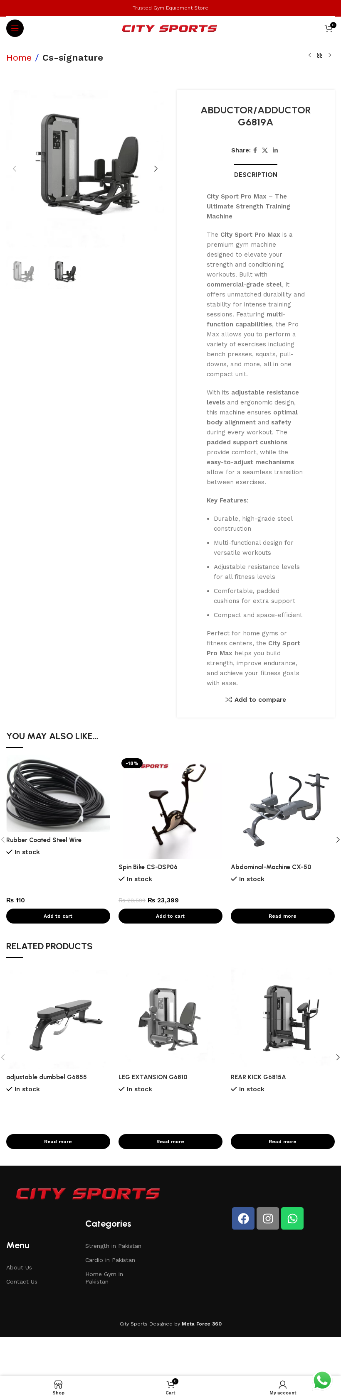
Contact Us (21, 1281)
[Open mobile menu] (15, 28)
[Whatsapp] (292, 1218)
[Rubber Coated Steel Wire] (58, 793)
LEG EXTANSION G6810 (153, 1077)
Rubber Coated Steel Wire (44, 840)
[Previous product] (310, 56)
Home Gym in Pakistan (104, 1278)
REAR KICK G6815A (258, 1077)
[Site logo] (171, 28)
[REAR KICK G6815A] (283, 1017)
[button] (14, 168)
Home (19, 57)
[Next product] (330, 56)
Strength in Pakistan (113, 1245)
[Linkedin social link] (275, 150)
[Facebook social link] (255, 150)
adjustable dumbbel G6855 (46, 1077)
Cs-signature (72, 57)
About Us (19, 1267)
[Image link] (89, 1193)
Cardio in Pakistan (110, 1260)
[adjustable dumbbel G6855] (58, 1017)
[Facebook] (243, 1218)
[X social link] (264, 150)
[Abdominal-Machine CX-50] (283, 807)
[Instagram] (268, 1218)
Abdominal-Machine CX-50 (271, 867)
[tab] (255, 173)
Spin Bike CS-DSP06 (148, 867)
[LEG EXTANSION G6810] (170, 1017)
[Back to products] (320, 56)
